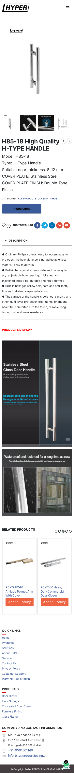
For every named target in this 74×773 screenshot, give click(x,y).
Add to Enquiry (19, 602)
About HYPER (10, 653)
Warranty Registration (16, 678)
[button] (56, 531)
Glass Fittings (47, 198)
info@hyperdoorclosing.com (29, 756)
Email (67, 225)
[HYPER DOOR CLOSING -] (17, 8)
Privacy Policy (11, 668)
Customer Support (14, 673)
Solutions (8, 648)
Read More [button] (30, 545)
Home (5, 637)
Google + (59, 225)
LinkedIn (52, 225)
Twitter (44, 225)
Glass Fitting (10, 716)
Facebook (37, 225)
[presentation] (7, 68)
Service (7, 658)
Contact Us (9, 663)
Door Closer (9, 696)
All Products (27, 198)
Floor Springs (10, 701)
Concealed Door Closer (17, 706)
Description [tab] (18, 240)
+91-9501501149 (20, 750)
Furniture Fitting (12, 711)
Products (8, 642)
